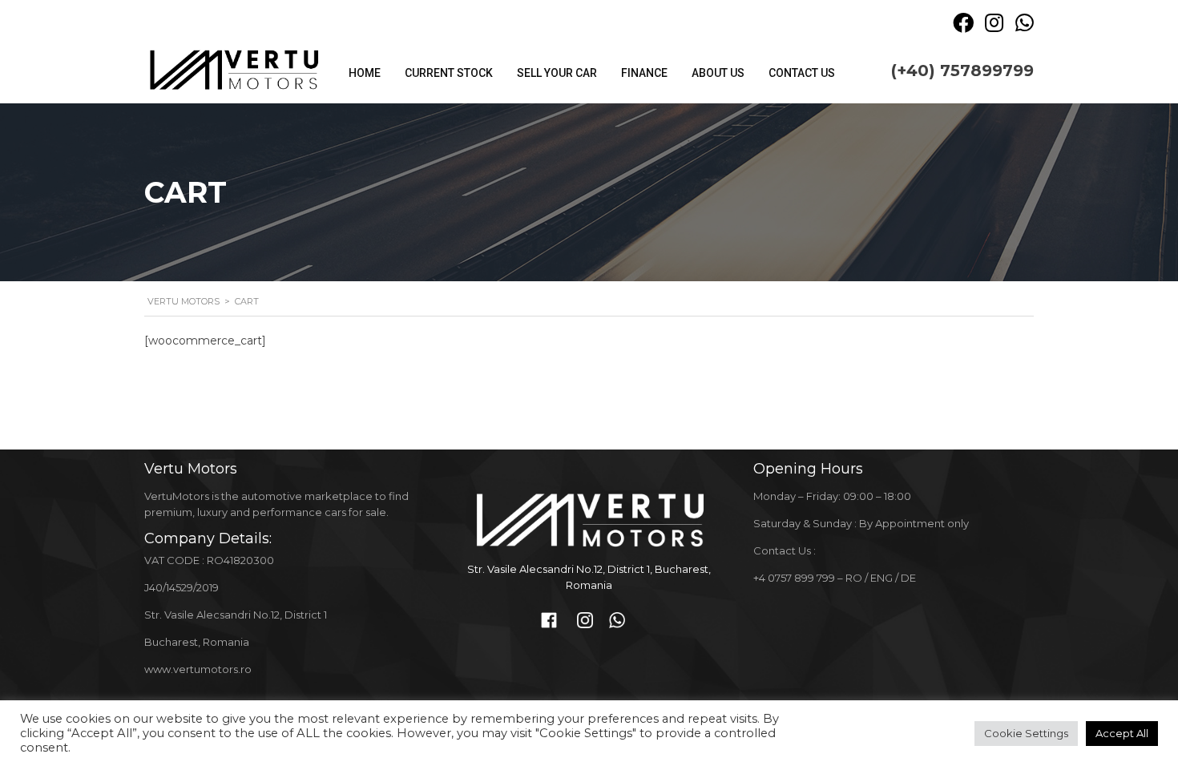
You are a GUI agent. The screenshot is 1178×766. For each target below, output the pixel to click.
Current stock (449, 73)
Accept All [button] (1121, 733)
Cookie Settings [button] (1026, 733)
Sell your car (557, 73)
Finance (644, 73)
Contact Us (802, 73)
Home (365, 73)
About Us (718, 73)
